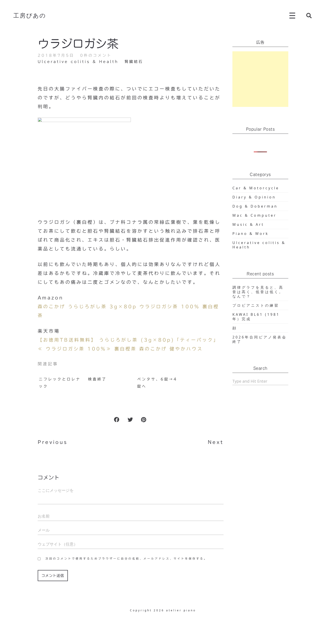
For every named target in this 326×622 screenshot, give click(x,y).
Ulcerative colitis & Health (78, 61)
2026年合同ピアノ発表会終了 (259, 339)
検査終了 (97, 379)
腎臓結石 (134, 61)
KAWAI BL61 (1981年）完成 (256, 316)
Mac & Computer (254, 215)
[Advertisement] (260, 79)
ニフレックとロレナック (60, 382)
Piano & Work (250, 233)
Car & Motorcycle (255, 188)
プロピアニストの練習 (255, 305)
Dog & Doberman (255, 206)
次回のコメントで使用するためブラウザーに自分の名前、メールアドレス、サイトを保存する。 (126, 558)
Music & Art (248, 224)
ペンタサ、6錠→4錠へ (157, 382)
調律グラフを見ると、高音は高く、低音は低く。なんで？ (258, 291)
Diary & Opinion (254, 197)
